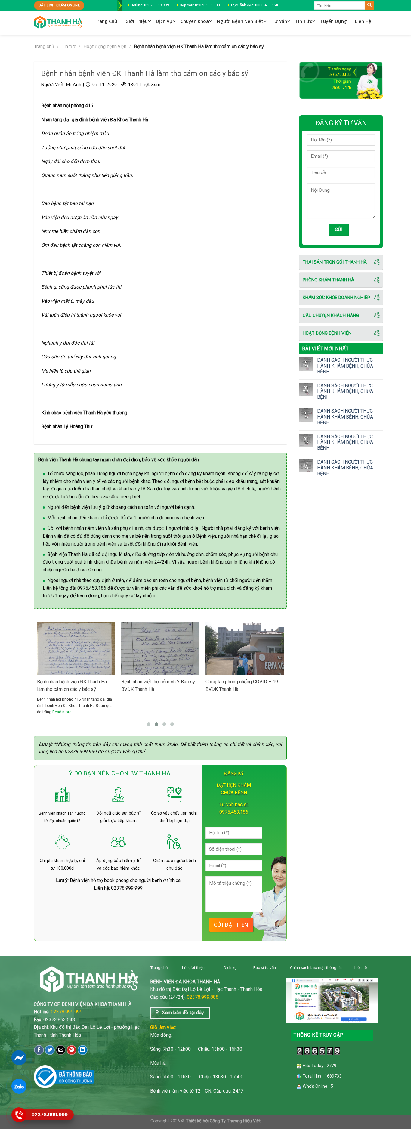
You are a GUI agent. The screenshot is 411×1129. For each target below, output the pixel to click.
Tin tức (69, 46)
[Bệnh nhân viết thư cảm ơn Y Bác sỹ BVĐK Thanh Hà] (160, 674)
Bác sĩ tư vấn (264, 967)
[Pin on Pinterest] (72, 1050)
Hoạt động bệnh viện (104, 46)
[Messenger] (19, 1058)
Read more (61, 712)
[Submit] (369, 5)
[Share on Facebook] (39, 1050)
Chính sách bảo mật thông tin (316, 967)
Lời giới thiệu (193, 967)
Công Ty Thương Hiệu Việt (235, 1121)
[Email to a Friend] (61, 1050)
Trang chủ (44, 46)
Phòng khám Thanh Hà (328, 280)
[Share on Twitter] (50, 1050)
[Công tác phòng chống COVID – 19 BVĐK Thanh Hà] (245, 648)
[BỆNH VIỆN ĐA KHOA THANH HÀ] (58, 22)
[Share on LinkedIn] (83, 1050)
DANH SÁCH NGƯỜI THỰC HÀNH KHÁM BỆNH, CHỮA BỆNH (345, 365)
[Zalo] (19, 1086)
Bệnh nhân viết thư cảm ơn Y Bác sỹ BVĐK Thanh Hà (158, 685)
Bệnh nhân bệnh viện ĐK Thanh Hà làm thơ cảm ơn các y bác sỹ (72, 685)
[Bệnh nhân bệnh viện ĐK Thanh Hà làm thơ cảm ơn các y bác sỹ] (76, 674)
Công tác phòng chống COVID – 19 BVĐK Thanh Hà (242, 685)
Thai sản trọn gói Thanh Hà (335, 262)
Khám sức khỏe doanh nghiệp (336, 297)
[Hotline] (19, 1115)
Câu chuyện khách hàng (331, 315)
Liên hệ (360, 967)
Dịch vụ (230, 967)
